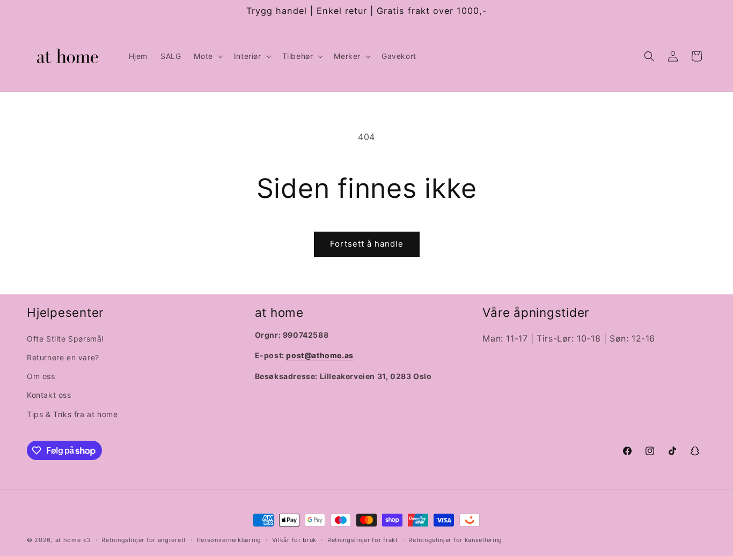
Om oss (41, 376)
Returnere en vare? (63, 357)
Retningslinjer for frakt (362, 540)
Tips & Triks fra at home (72, 414)
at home (68, 540)
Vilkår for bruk (294, 540)
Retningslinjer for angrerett (143, 540)
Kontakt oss (49, 394)
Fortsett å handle (367, 244)
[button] (207, 56)
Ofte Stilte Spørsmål (65, 338)
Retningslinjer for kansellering (455, 540)
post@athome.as (319, 355)
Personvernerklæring (229, 540)
